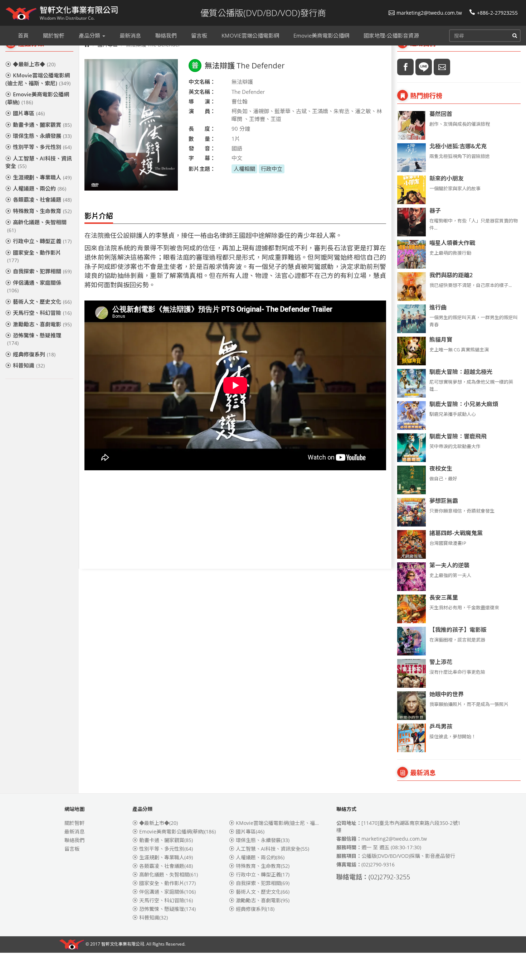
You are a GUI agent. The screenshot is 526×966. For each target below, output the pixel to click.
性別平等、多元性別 (42, 146)
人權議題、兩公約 (39, 188)
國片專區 (29, 113)
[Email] (442, 67)
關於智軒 (74, 823)
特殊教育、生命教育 (42, 211)
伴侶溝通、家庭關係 (34, 286)
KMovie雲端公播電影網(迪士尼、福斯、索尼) (37, 79)
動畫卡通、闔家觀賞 (42, 124)
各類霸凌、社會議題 (42, 199)
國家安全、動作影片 (34, 256)
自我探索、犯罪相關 (42, 271)
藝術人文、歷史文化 (42, 301)
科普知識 (29, 365)
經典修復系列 (34, 354)
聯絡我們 (74, 840)
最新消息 (74, 831)
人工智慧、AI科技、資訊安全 (38, 162)
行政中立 (271, 168)
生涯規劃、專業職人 (42, 177)
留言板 (71, 848)
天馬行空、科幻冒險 (42, 312)
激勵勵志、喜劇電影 (42, 324)
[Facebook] (405, 67)
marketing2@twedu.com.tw (429, 12)
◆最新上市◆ (34, 64)
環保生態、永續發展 (42, 135)
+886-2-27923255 (497, 12)
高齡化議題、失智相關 (37, 225)
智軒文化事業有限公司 (122, 944)
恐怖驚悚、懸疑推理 (34, 339)
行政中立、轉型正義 (42, 241)
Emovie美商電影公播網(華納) (37, 98)
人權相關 (244, 168)
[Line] (423, 67)
